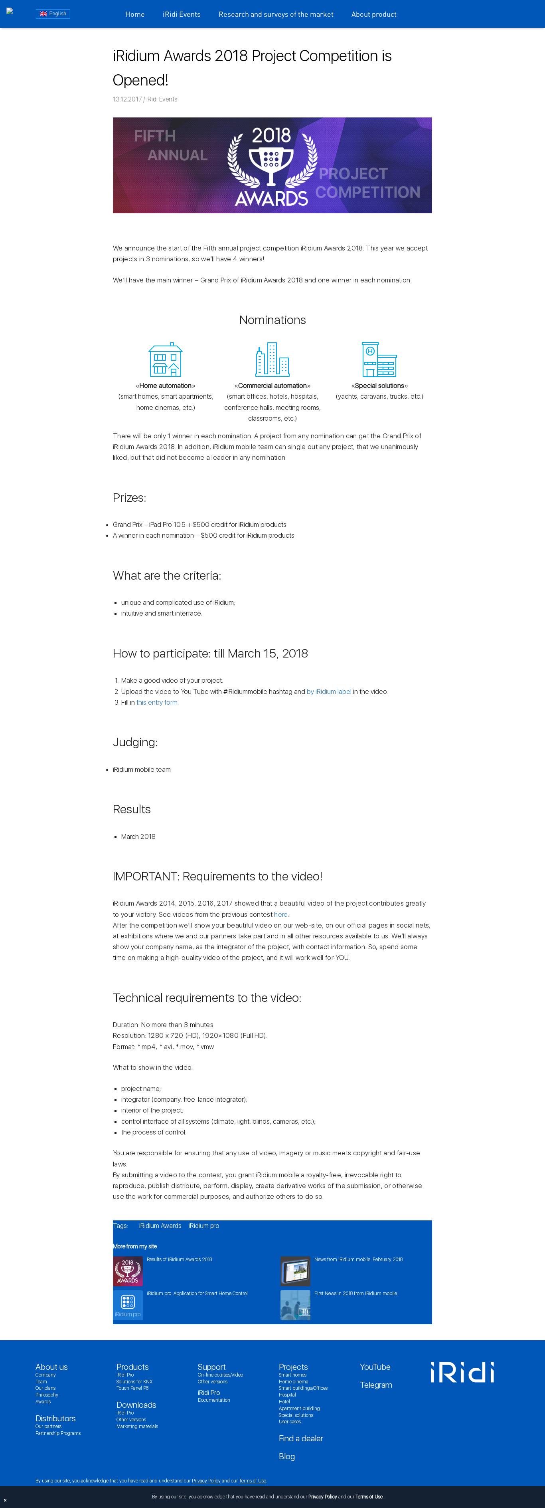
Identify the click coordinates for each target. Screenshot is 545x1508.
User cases (290, 1422)
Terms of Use (252, 1481)
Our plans (45, 1388)
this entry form (157, 702)
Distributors (56, 1418)
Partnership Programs (58, 1433)
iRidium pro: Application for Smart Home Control (197, 1293)
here (281, 914)
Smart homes (292, 1375)
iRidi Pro (125, 1375)
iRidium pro (204, 1226)
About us (52, 1367)
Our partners (48, 1426)
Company (46, 1375)
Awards (43, 1402)
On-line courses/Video (220, 1375)
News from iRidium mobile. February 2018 (358, 1259)
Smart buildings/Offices (303, 1388)
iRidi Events (182, 13)
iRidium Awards (160, 1226)
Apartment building (299, 1408)
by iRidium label (329, 691)
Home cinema (293, 1382)
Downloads (136, 1405)
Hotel (284, 1402)
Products (133, 1367)
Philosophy (47, 1395)
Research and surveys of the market (276, 13)
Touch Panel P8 (132, 1388)
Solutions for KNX (134, 1382)
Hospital (287, 1395)
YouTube (375, 1367)
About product (374, 13)
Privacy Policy (206, 1481)
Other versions (131, 1420)
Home (135, 13)
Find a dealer (301, 1438)
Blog (287, 1456)
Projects (293, 1367)
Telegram (376, 1385)
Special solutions (296, 1415)
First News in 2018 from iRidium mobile (355, 1293)
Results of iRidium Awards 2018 (179, 1259)
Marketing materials (137, 1426)
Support (212, 1367)
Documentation (214, 1400)
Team (41, 1382)
